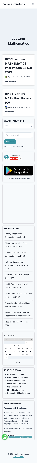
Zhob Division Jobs (15, 390)
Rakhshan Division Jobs (17, 377)
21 (23, 351)
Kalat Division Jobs (15, 374)
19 (14, 351)
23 (31, 351)
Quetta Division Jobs (16, 381)
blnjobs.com (18, 457)
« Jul (17, 363)
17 (6, 351)
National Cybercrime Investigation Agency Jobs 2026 (16, 265)
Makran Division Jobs (16, 384)
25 (10, 354)
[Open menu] (33, 4)
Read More (10, 81)
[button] (5, 437)
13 (19, 348)
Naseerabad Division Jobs (18, 393)
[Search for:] (18, 126)
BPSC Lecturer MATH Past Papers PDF (18, 98)
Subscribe (10, 142)
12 (14, 348)
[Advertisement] (18, 19)
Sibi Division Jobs (15, 387)
